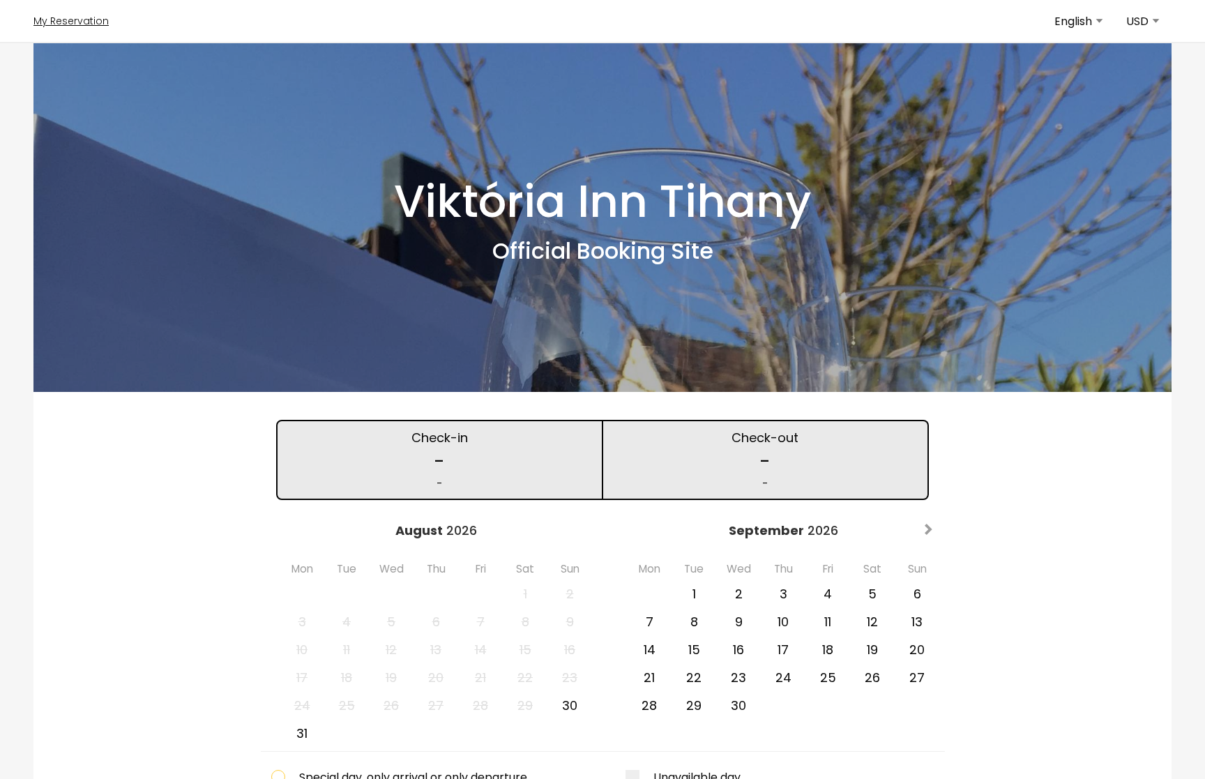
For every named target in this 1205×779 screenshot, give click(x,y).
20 (917, 649)
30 (569, 705)
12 (872, 621)
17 (783, 649)
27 (917, 677)
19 (872, 649)
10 (783, 621)
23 (738, 677)
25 (828, 677)
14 (649, 649)
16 (738, 649)
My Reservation (71, 21)
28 (649, 705)
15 (694, 649)
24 (783, 677)
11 (827, 621)
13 (917, 621)
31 (302, 733)
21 (649, 677)
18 (827, 649)
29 (694, 705)
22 (694, 677)
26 (872, 677)
